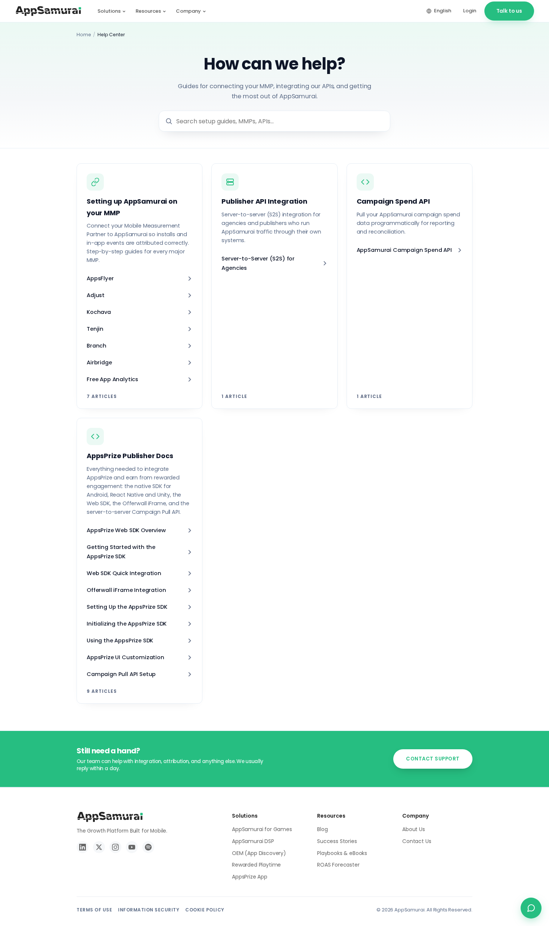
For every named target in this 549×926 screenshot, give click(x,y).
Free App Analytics (112, 379)
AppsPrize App (249, 876)
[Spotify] (148, 847)
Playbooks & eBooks (342, 853)
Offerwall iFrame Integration (126, 590)
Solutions (109, 11)
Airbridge (99, 362)
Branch (96, 345)
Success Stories (337, 841)
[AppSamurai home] (48, 11)
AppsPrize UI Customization (125, 657)
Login (469, 10)
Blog (322, 829)
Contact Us (416, 841)
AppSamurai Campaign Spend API (404, 250)
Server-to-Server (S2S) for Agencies (258, 263)
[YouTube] (132, 847)
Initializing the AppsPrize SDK (127, 623)
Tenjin (95, 329)
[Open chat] (531, 908)
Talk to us (509, 11)
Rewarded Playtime (256, 864)
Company (188, 11)
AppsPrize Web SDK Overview (126, 530)
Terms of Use (94, 910)
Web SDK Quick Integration (124, 573)
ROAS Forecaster (338, 864)
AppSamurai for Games (262, 829)
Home (84, 34)
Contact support (433, 758)
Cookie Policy (204, 910)
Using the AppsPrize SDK (120, 640)
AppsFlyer (100, 278)
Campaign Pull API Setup (121, 674)
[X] (99, 847)
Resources (148, 11)
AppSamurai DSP (253, 841)
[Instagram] (115, 847)
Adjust (96, 295)
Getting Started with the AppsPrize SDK (121, 551)
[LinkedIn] (83, 847)
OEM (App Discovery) (259, 853)
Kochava (99, 312)
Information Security (148, 910)
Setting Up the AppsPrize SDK (127, 607)
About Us (413, 829)
